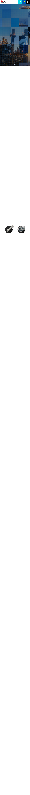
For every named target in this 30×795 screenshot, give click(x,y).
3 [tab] (15, 64)
